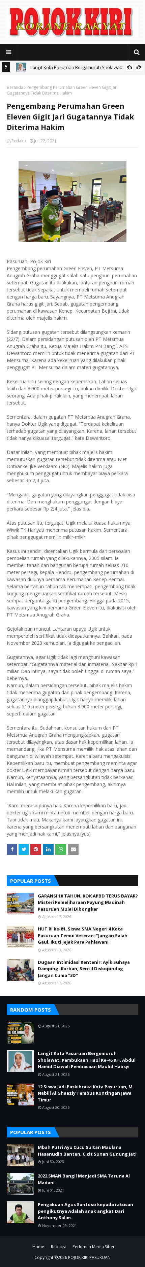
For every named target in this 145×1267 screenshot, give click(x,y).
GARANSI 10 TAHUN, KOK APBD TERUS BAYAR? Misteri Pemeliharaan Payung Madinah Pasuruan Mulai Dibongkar (88, 902)
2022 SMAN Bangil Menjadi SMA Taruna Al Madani (84, 1179)
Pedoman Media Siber (93, 1247)
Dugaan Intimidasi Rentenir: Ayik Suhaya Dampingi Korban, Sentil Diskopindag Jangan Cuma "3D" (84, 968)
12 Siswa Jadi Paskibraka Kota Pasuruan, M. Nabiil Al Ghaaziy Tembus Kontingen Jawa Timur (86, 1093)
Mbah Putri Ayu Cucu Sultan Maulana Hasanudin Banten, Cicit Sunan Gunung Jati (87, 1150)
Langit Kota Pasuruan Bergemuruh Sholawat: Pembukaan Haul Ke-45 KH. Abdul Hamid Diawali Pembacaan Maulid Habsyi (87, 1059)
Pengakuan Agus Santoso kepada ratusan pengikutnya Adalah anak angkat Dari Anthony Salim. (85, 1211)
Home (38, 1247)
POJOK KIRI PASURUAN (89, 1257)
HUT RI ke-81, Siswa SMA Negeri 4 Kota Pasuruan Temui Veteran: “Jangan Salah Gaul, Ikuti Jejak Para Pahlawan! (82, 935)
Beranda (15, 87)
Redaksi (18, 141)
